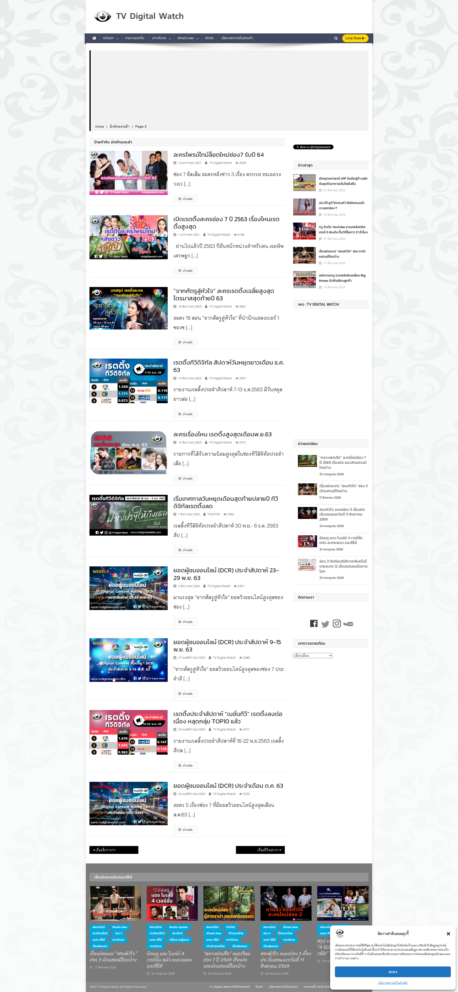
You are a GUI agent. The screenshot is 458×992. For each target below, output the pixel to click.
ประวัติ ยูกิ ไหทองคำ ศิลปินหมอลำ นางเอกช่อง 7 (341, 205)
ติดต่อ (209, 38)
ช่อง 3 (118, 933)
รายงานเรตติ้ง (134, 38)
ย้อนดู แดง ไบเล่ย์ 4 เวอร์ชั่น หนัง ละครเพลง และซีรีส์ (341, 540)
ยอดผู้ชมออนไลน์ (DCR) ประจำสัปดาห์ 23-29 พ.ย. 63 (226, 573)
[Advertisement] (229, 87)
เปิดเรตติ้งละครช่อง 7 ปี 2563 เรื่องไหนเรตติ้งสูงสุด (226, 222)
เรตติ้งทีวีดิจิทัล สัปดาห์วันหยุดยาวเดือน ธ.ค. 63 (228, 366)
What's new (119, 927)
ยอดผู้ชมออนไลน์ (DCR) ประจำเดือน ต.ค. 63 (228, 785)
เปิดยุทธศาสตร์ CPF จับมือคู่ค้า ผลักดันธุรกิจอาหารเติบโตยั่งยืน (343, 181)
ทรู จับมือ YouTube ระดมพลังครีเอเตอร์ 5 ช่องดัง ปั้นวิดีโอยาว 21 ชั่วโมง (343, 230)
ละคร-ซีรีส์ (99, 940)
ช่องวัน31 (177, 933)
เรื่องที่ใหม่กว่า (268, 850)
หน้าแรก (108, 38)
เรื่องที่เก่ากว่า (106, 850)
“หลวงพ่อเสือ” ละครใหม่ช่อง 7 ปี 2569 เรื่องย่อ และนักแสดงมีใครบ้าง (343, 462)
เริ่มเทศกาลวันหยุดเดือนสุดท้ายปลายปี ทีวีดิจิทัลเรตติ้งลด (225, 502)
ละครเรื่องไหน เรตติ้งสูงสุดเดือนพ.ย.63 (222, 434)
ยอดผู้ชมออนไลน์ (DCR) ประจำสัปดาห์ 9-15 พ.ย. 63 (227, 645)
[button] (448, 933)
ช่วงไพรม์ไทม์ (100, 933)
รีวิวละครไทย (236, 933)
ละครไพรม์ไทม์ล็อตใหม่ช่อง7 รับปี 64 (218, 154)
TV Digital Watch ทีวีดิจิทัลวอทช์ (229, 987)
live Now (354, 38)
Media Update (178, 927)
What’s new (185, 38)
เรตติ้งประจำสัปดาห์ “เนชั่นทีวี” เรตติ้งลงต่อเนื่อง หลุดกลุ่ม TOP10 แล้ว (227, 717)
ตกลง (393, 972)
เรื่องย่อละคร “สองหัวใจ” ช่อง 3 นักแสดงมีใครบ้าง (342, 254)
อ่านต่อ (188, 199)
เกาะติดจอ (159, 38)
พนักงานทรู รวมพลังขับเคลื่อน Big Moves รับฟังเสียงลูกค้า (342, 278)
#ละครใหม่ (99, 927)
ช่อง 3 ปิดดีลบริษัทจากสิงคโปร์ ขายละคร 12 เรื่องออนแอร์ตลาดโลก (343, 566)
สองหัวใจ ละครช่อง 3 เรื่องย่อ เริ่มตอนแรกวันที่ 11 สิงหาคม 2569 (342, 514)
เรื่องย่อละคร (100, 946)
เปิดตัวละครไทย (215, 946)
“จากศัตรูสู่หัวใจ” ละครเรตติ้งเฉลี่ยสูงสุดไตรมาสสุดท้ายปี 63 (223, 294)
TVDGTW (214, 514)
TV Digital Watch (220, 163)
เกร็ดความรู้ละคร (179, 940)
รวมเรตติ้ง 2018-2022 (317, 987)
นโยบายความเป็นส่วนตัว (393, 983)
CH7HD (230, 927)
